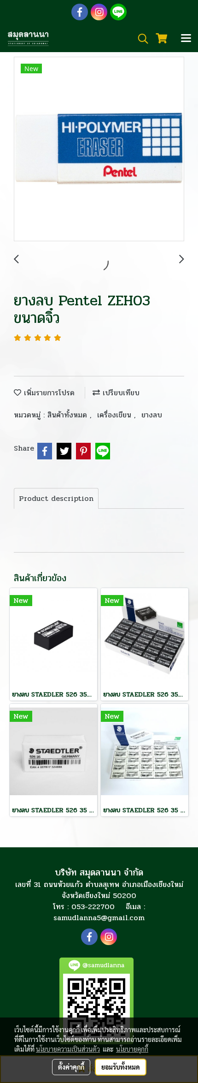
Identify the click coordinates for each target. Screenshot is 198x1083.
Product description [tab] (56, 498)
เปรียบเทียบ (120, 393)
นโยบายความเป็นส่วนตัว (68, 1049)
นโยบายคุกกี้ (132, 1049)
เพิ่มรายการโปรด (48, 393)
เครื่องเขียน (115, 415)
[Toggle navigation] (186, 39)
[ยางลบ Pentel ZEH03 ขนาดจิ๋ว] (99, 149)
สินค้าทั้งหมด (68, 415)
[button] (140, 39)
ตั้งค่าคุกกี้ (71, 1067)
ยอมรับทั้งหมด (120, 1067)
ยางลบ (151, 415)
